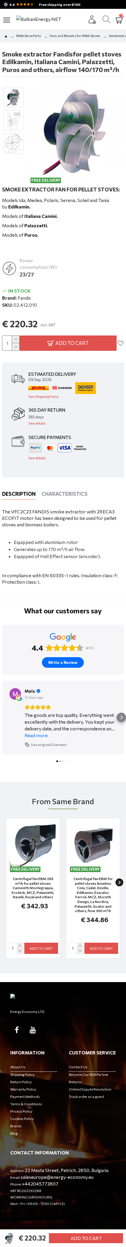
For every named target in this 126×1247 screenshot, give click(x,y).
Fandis (24, 298)
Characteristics (65, 494)
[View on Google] (15, 694)
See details (37, 423)
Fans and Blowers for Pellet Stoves (75, 36)
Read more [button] (36, 735)
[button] (4, 717)
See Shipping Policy (43, 396)
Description (19, 494)
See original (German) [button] (49, 744)
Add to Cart (86, 1238)
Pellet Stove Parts (28, 36)
